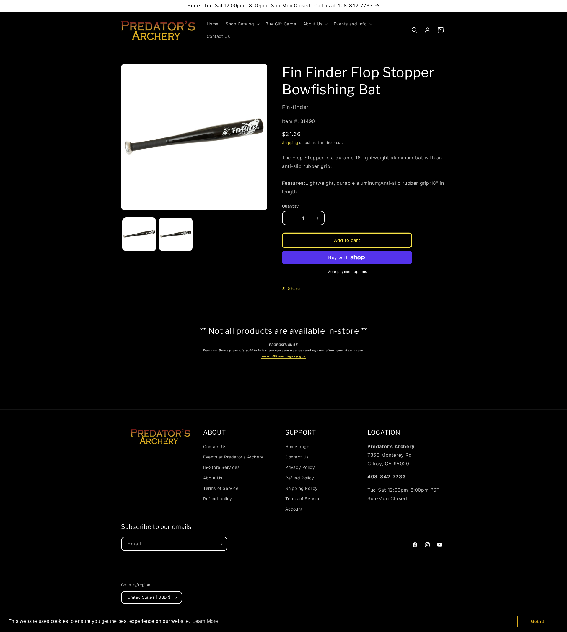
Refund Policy (299, 477)
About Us (212, 477)
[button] (242, 24)
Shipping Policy (301, 488)
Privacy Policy (300, 467)
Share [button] (294, 288)
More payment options (347, 271)
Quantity (290, 206)
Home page (297, 446)
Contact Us (215, 446)
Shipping (290, 142)
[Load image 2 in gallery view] (175, 234)
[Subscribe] (220, 544)
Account (293, 508)
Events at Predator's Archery (233, 456)
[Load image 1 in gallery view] (139, 234)
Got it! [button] (538, 621)
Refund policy (217, 498)
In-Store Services (221, 467)
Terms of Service (221, 488)
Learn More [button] (205, 621)
